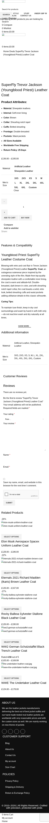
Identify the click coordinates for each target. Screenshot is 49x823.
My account (10, 761)
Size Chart (10, 767)
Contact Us (10, 755)
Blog (7, 743)
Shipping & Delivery (14, 787)
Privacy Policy (11, 781)
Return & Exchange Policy (17, 793)
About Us (9, 749)
